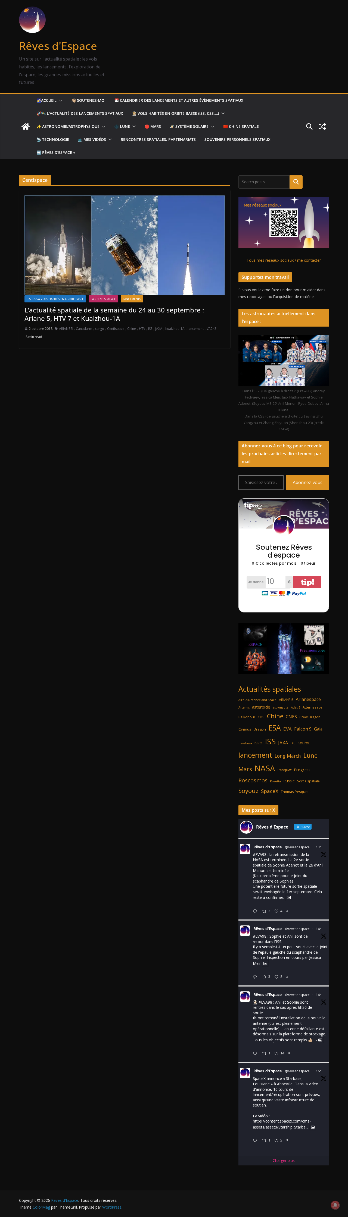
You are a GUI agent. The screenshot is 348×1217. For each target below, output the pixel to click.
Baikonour (246, 717)
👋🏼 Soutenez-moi (88, 100)
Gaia (318, 729)
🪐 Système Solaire (189, 126)
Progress (302, 769)
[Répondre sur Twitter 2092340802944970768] (256, 911)
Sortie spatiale (308, 781)
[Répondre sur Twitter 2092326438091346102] (256, 1054)
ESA (274, 728)
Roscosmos (253, 780)
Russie (289, 780)
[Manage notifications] (335, 1205)
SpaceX (269, 791)
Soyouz (248, 790)
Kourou (303, 742)
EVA (287, 729)
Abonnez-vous (307, 482)
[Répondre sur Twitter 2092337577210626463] (256, 977)
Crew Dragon (309, 717)
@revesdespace (297, 847)
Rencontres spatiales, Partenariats (158, 139)
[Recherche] (296, 181)
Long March (288, 756)
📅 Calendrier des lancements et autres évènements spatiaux (178, 100)
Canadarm (84, 328)
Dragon (260, 729)
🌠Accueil (46, 100)
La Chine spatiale (103, 299)
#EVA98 (259, 854)
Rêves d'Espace (58, 45)
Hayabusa (245, 743)
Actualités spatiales (269, 689)
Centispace (115, 328)
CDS (261, 717)
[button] (60, 100)
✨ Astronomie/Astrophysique (68, 126)
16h (319, 1071)
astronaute (280, 707)
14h (319, 929)
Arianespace (308, 699)
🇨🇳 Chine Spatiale (241, 126)
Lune (310, 755)
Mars (245, 769)
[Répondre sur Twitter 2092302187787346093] (256, 1141)
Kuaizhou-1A (175, 328)
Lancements (132, 299)
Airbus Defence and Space (257, 700)
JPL (293, 743)
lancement (196, 328)
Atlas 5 (295, 707)
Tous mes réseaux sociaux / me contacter (284, 260)
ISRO (258, 743)
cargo (99, 328)
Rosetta (275, 781)
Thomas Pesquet (295, 791)
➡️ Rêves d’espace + (55, 152)
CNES (291, 716)
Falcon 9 (303, 729)
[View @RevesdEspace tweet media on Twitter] (288, 897)
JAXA (158, 328)
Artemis (244, 707)
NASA (264, 768)
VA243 (211, 328)
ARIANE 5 (66, 328)
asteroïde (261, 707)
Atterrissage (312, 707)
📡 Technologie (52, 139)
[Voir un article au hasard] (322, 126)
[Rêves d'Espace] (25, 126)
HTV (142, 328)
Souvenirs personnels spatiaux (237, 139)
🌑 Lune (122, 126)
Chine (131, 328)
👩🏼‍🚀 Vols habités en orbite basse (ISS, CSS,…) (175, 113)
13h (319, 847)
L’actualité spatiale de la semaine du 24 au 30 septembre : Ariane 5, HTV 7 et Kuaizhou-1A (114, 314)
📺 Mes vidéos (92, 139)
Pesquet (284, 769)
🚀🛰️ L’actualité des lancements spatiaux (79, 113)
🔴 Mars (153, 126)
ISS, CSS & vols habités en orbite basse (55, 299)
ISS (150, 328)
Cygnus (244, 729)
